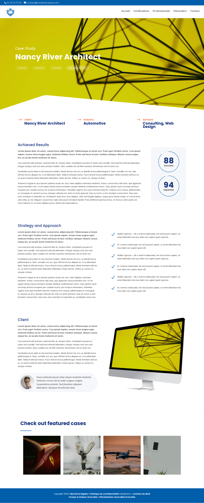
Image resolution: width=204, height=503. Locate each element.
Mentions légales (79, 493)
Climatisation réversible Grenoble (117, 497)
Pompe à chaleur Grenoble (83, 497)
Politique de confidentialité (104, 493)
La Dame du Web (141, 493)
